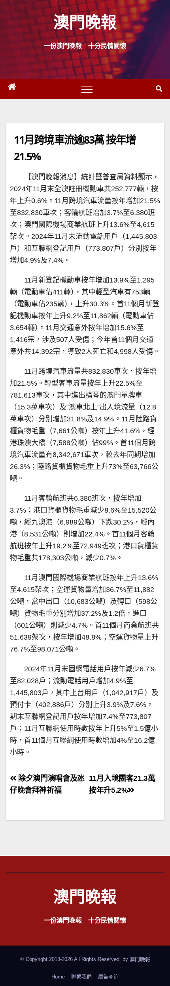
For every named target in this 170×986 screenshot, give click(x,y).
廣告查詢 (108, 977)
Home (58, 977)
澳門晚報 (85, 22)
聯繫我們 (81, 977)
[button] (159, 88)
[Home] (12, 89)
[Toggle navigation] (87, 89)
